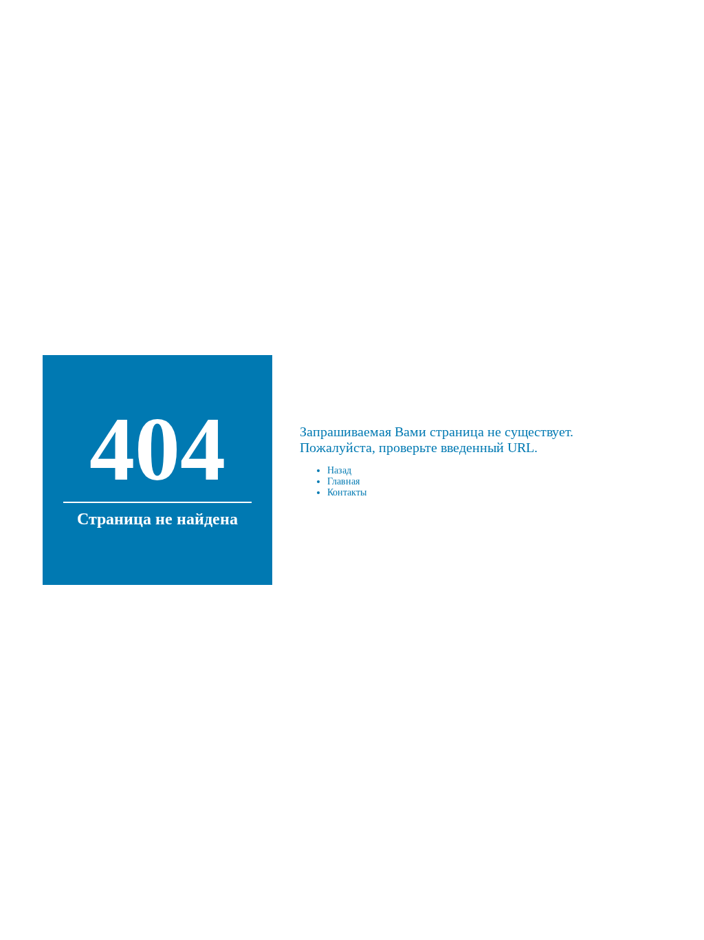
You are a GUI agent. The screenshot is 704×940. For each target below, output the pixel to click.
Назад (339, 470)
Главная (343, 481)
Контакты (346, 492)
